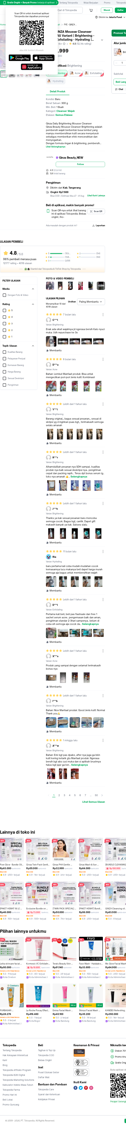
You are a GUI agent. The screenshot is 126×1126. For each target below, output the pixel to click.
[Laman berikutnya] (102, 795)
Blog (5, 1065)
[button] (110, 17)
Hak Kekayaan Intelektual (15, 1055)
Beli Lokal (8, 1099)
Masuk (107, 10)
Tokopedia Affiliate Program (17, 1070)
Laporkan (100, 225)
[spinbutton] (122, 62)
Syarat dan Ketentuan (49, 1094)
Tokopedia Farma (11, 1089)
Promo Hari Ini (10, 1094)
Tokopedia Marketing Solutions (18, 1080)
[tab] (57, 91)
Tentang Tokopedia (68, 2)
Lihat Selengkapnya (55, 147)
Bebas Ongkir (45, 1060)
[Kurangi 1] (116, 63)
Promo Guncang (11, 1104)
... (90, 795)
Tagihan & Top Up (46, 1050)
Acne (78, 73)
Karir (5, 1060)
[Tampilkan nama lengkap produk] (102, 40)
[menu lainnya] (103, 315)
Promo (107, 2)
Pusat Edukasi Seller (48, 1072)
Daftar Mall (44, 1077)
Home (3, 24)
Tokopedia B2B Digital (14, 1075)
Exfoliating (96, 73)
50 (96, 795)
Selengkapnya (79, 476)
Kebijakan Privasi (46, 1099)
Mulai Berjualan (91, 2)
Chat (121, 89)
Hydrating (58, 81)
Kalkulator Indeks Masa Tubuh (18, 1085)
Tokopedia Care (46, 1089)
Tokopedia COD (46, 1055)
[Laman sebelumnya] (49, 795)
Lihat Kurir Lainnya (96, 195)
